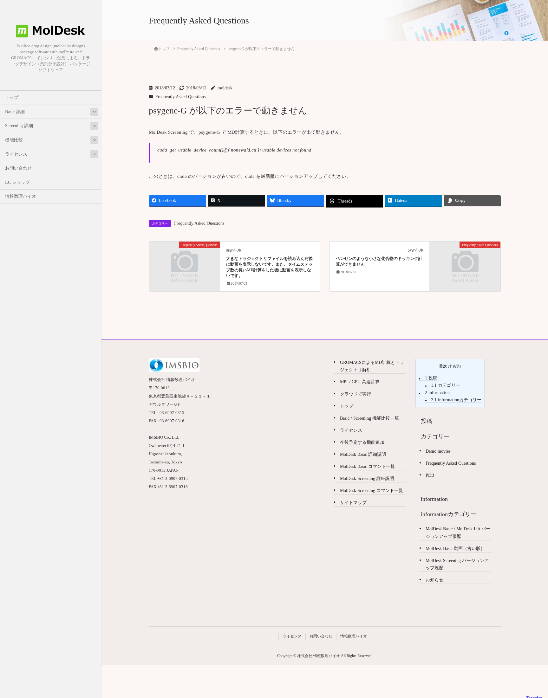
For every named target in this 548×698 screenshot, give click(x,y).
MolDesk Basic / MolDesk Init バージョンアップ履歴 (458, 533)
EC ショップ (17, 182)
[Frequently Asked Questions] (184, 262)
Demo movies (438, 451)
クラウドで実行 (355, 394)
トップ (11, 97)
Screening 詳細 (19, 125)
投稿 (431, 378)
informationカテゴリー (456, 399)
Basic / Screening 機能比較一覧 (369, 418)
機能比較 (14, 140)
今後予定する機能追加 (362, 442)
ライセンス (16, 154)
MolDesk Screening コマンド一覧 (371, 490)
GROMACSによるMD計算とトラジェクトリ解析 (372, 366)
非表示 (454, 366)
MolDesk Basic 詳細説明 (363, 454)
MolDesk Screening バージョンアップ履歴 (457, 564)
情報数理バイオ (20, 196)
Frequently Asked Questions (180, 96)
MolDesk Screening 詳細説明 (367, 478)
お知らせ (434, 580)
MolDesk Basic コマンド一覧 (367, 466)
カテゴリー (445, 385)
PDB (430, 475)
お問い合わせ (18, 168)
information (437, 392)
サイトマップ (353, 502)
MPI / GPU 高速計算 (360, 381)
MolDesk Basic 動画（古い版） (455, 548)
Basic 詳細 (15, 111)
